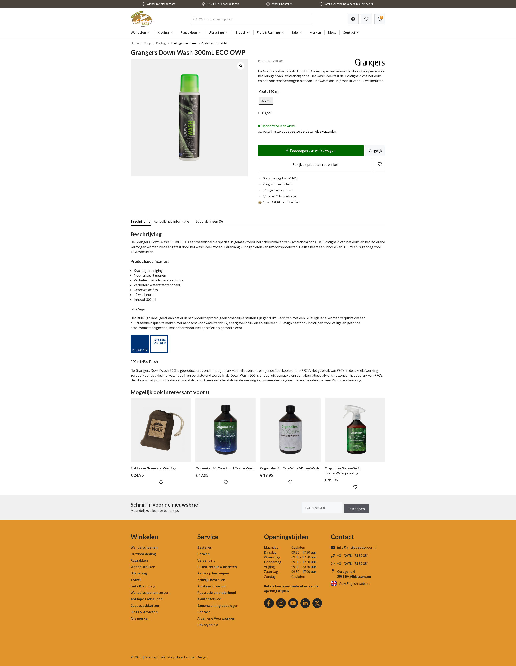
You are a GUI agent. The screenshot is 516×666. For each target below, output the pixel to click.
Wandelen (138, 32)
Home (135, 43)
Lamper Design (195, 657)
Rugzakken (188, 32)
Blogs (332, 32)
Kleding (163, 32)
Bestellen (204, 547)
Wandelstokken (143, 567)
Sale (294, 32)
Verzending (206, 560)
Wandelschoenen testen (150, 592)
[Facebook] (269, 603)
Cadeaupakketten (145, 605)
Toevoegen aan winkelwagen (313, 150)
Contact (349, 32)
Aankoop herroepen (213, 573)
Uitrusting (216, 32)
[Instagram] (281, 603)
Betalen (203, 554)
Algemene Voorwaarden (216, 618)
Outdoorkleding (143, 554)
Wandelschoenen (144, 547)
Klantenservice (209, 599)
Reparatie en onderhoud (216, 592)
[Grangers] (370, 66)
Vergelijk (375, 150)
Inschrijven (356, 509)
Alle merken (140, 618)
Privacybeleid (207, 625)
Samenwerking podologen (217, 605)
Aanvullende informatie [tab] (171, 221)
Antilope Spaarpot (211, 586)
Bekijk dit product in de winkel (315, 164)
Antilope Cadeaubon (147, 599)
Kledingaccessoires (183, 43)
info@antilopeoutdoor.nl (356, 547)
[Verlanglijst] (353, 19)
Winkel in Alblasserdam (161, 4)
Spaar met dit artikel (281, 202)
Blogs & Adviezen (144, 612)
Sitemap (151, 657)
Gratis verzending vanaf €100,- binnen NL (349, 4)
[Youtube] (293, 603)
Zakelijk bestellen (282, 4)
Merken (315, 32)
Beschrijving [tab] (141, 221)
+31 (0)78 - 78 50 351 (353, 555)
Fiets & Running (268, 32)
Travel (240, 32)
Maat (262, 91)
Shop (147, 43)
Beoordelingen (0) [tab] (209, 221)
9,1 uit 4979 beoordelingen (223, 4)
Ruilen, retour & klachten (217, 567)
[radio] (266, 100)
